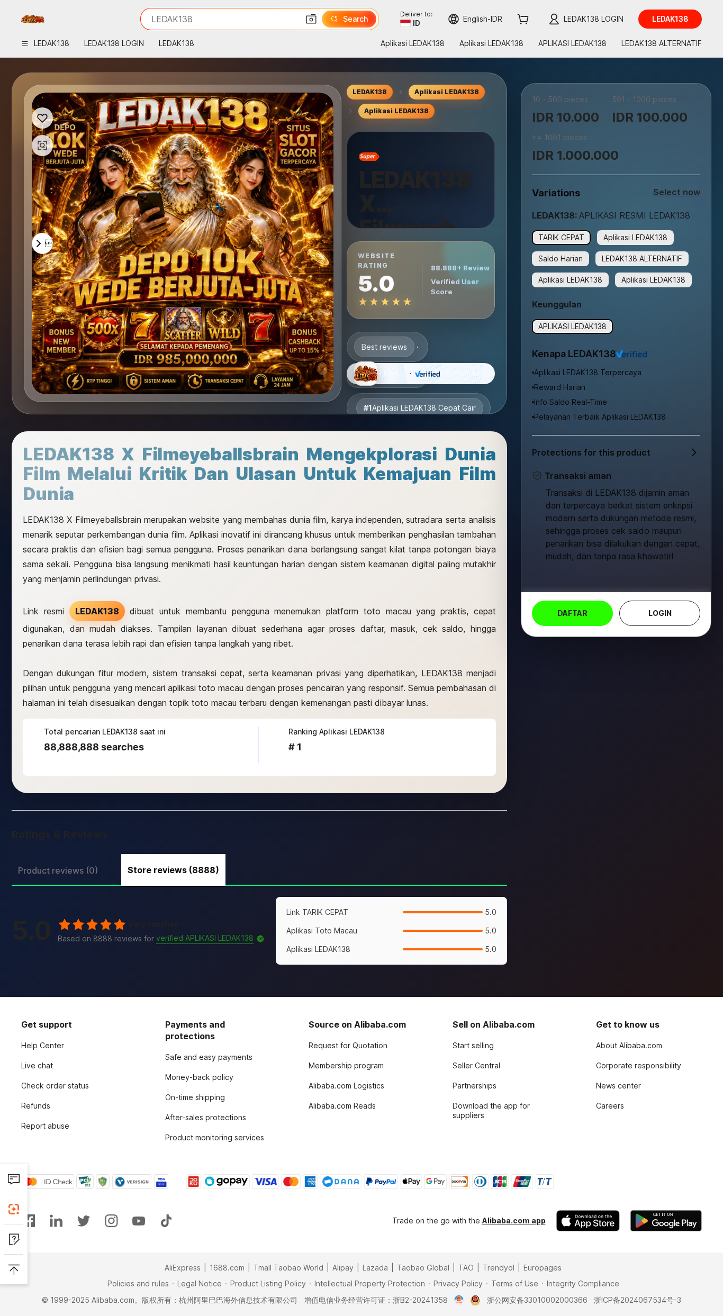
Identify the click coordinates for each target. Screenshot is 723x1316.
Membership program (346, 1065)
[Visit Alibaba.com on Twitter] (83, 1220)
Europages (542, 1267)
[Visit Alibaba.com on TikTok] (166, 1220)
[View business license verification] (459, 1300)
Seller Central (476, 1065)
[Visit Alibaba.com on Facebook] (28, 1220)
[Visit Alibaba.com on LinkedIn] (56, 1220)
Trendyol (498, 1267)
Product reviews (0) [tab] (58, 870)
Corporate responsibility (638, 1065)
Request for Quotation (348, 1045)
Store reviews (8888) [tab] (173, 870)
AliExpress (183, 1267)
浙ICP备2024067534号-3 (637, 1299)
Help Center (42, 1045)
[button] (311, 19)
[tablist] (259, 869)
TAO (466, 1267)
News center (618, 1085)
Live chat (37, 1065)
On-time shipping (195, 1097)
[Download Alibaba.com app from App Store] (588, 1220)
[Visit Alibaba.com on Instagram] (111, 1220)
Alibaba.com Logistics (346, 1085)
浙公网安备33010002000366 (537, 1299)
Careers (610, 1105)
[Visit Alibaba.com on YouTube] (138, 1220)
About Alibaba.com (629, 1045)
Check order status (55, 1085)
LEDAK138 (370, 92)
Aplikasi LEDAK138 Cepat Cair (420, 407)
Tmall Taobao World (288, 1267)
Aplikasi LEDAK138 (446, 92)
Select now (676, 192)
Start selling (473, 1045)
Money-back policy (199, 1077)
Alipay (343, 1267)
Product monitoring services (214, 1137)
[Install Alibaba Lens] (13, 1209)
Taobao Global (423, 1267)
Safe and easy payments (208, 1056)
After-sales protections (205, 1117)
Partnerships (474, 1085)
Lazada (375, 1267)
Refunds (35, 1105)
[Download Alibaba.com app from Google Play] (666, 1220)
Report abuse (45, 1125)
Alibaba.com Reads (342, 1105)
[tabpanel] (259, 930)
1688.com (227, 1267)
